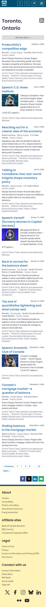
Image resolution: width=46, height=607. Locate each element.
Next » (6, 470)
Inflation (27, 208)
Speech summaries (9, 158)
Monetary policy (21, 78)
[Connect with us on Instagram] (23, 594)
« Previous (8, 466)
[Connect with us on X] (8, 594)
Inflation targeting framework (13, 419)
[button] (23, 479)
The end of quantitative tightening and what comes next (21, 305)
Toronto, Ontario (8, 55)
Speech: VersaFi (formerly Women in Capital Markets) (22, 222)
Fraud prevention (10, 512)
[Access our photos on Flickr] (19, 602)
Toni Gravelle (22, 269)
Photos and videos (10, 505)
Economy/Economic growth (12, 80)
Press (17, 73)
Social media (7, 581)
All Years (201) (21, 37)
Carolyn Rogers (16, 52)
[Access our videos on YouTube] (27, 602)
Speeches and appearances (32, 73)
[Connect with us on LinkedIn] (38, 594)
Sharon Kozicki (23, 135)
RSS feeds (6, 577)
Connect (8, 529)
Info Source (7, 557)
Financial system (26, 75)
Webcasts (5, 120)
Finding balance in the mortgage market (19, 428)
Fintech (11, 78)
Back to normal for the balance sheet (15, 264)
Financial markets (9, 292)
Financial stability (8, 160)
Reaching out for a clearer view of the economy (22, 129)
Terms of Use (8, 546)
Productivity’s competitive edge (14, 47)
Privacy (5, 550)
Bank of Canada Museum (13, 526)
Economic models (35, 78)
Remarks (5, 75)
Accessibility (7, 501)
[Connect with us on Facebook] (15, 594)
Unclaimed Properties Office (15, 533)
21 (39, 466)
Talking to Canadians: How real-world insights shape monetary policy (21, 176)
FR (34, 3)
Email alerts (7, 574)
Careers (5, 498)
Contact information (11, 570)
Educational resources (12, 508)
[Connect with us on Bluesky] (31, 594)
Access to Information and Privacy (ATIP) (20, 553)
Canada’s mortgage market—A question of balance (17, 389)
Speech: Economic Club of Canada (15, 350)
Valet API (6, 584)
